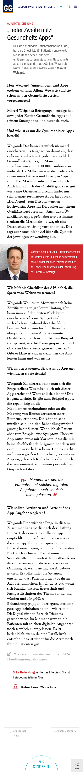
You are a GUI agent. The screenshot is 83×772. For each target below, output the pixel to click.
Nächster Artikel (64, 731)
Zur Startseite (41, 764)
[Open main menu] (76, 6)
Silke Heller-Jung (24, 672)
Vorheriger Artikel (19, 733)
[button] (68, 6)
